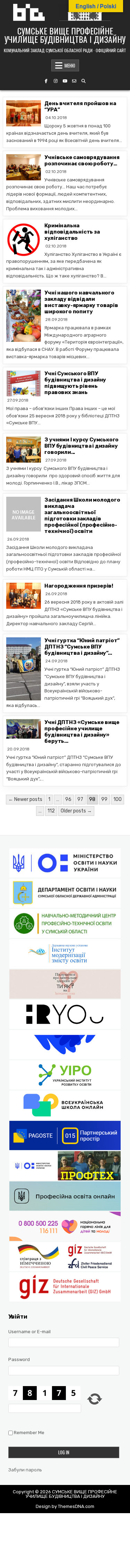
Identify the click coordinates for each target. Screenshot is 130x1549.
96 (68, 799)
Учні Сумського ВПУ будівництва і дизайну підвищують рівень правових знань (75, 382)
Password (19, 1359)
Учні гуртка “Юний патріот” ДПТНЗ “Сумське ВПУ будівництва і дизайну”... (82, 646)
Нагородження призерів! (78, 586)
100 (117, 799)
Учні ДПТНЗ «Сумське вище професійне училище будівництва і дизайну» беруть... (81, 731)
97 (80, 799)
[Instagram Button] (55, 81)
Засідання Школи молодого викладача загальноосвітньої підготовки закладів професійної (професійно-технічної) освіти (82, 515)
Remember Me (29, 1432)
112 (51, 811)
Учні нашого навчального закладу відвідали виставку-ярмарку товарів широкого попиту (81, 302)
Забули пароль (25, 1470)
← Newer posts (25, 799)
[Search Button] (83, 81)
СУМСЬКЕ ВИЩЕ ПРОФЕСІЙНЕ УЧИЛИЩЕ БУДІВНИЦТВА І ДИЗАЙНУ (65, 34)
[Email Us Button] (74, 81)
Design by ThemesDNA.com (65, 1506)
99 (104, 799)
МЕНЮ (69, 65)
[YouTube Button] (64, 81)
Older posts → (76, 811)
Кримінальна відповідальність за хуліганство (71, 231)
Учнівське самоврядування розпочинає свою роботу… (81, 160)
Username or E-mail (29, 1331)
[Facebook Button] (46, 81)
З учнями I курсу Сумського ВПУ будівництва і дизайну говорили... (81, 446)
